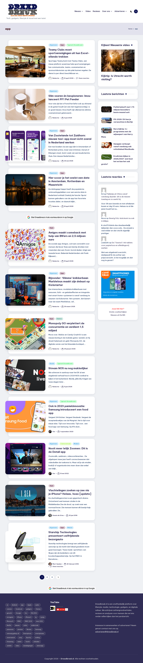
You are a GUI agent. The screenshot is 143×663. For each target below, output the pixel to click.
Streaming (10, 641)
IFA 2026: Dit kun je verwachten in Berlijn (123, 120)
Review (29, 629)
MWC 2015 (28, 621)
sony (20, 637)
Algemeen (53, 45)
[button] (58, 577)
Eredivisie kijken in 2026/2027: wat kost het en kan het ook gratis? (117, 160)
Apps (62, 45)
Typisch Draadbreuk (75, 45)
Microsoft (10, 621)
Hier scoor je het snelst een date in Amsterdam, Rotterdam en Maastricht (69, 181)
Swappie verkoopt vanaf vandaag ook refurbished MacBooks (123, 146)
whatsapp (40, 645)
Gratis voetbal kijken (118, 312)
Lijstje (42, 617)
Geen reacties (84, 78)
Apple (29, 605)
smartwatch (11, 637)
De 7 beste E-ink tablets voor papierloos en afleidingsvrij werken (117, 245)
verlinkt (9, 645)
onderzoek (34, 625)
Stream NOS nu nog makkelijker (68, 368)
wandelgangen (28, 645)
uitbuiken (36, 641)
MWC (19, 621)
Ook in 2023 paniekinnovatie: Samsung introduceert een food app (68, 409)
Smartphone (27, 633)
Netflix (9, 625)
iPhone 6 (28, 617)
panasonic (10, 629)
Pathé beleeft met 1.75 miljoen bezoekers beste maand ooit (123, 109)
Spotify (28, 637)
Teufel (27, 641)
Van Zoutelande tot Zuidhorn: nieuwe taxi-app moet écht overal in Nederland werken (69, 139)
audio (37, 605)
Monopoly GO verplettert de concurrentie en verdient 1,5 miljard (66, 327)
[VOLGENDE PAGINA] (58, 577)
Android (14, 605)
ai (7, 605)
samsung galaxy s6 (13, 633)
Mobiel (76, 444)
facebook (19, 609)
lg (35, 617)
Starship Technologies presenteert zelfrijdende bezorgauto (63, 536)
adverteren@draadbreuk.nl (107, 632)
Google (18, 613)
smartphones (39, 633)
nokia (25, 625)
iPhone (19, 617)
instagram (10, 617)
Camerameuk (66, 444)
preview (20, 629)
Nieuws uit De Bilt (118, 315)
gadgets (29, 609)
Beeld (52, 363)
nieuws (17, 625)
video (17, 645)
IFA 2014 (34, 613)
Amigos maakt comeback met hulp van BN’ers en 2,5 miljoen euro (67, 236)
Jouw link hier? (118, 309)
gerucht (9, 613)
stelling (37, 637)
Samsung (38, 629)
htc (26, 613)
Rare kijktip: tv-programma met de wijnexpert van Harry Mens (117, 133)
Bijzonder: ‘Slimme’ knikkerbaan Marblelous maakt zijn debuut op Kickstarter (69, 281)
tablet (19, 641)
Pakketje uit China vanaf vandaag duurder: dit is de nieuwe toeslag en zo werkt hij (115, 196)
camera (9, 609)
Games (59, 319)
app (22, 605)
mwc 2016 (39, 621)
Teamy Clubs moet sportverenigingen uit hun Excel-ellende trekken (68, 53)
